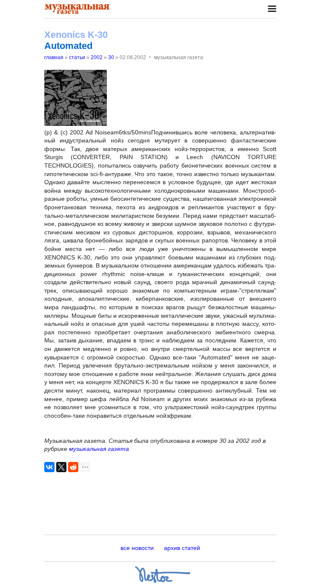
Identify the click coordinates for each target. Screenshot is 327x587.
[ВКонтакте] (49, 467)
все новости (137, 547)
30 (111, 57)
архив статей (182, 547)
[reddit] (73, 467)
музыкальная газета (99, 448)
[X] (61, 467)
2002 (97, 57)
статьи (77, 57)
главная (53, 57)
